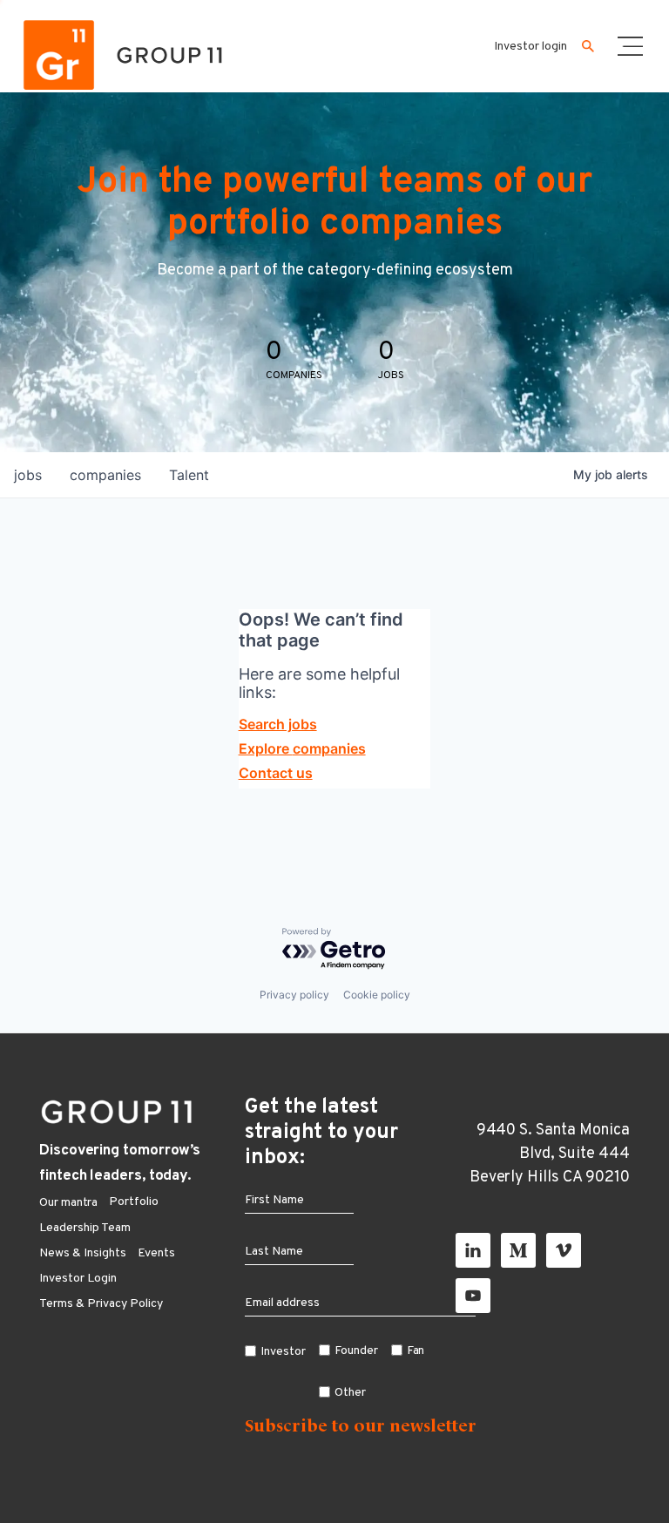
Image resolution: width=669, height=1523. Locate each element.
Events (156, 1253)
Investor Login (78, 1278)
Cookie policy (376, 994)
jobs (28, 475)
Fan (416, 1351)
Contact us (276, 773)
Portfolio (134, 1202)
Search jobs (278, 724)
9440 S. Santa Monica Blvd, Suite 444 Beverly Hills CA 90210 (550, 1154)
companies (105, 475)
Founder (356, 1351)
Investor (283, 1351)
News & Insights (82, 1253)
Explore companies (302, 748)
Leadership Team (85, 1228)
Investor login (530, 46)
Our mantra (68, 1202)
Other (350, 1392)
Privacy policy (294, 994)
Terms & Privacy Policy (101, 1303)
